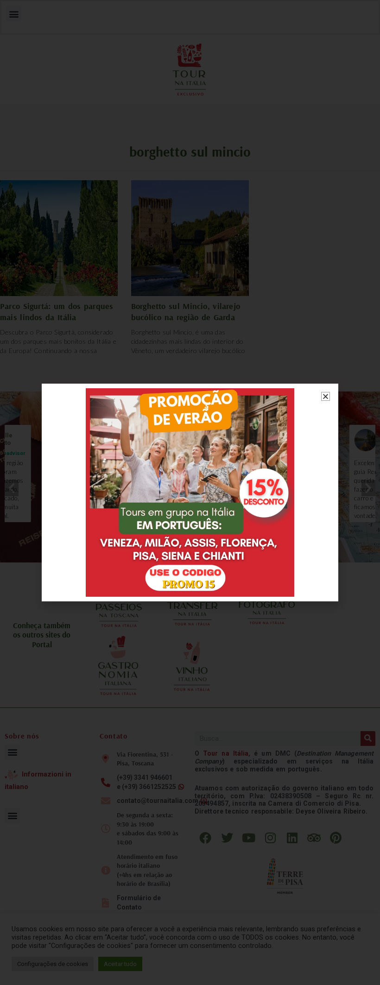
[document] (190, 492)
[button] (325, 396)
